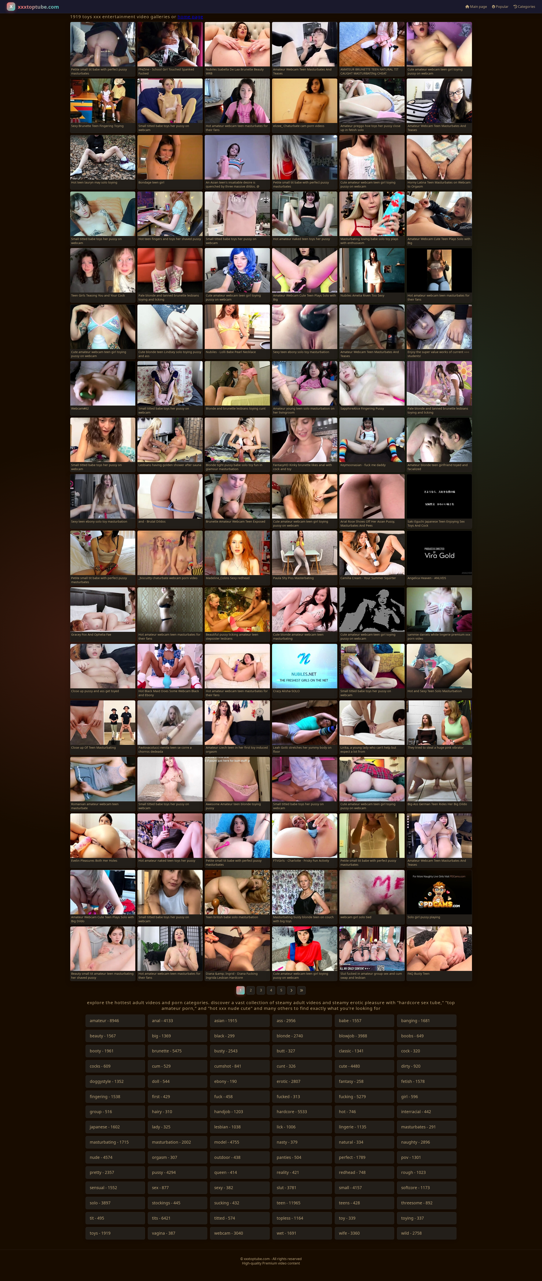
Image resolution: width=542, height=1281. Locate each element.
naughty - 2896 (415, 1142)
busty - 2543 (226, 1051)
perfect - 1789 (352, 1157)
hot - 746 (347, 1111)
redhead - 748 (352, 1172)
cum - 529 (161, 1066)
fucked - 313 (288, 1096)
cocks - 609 (100, 1066)
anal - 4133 (162, 1020)
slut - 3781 (286, 1187)
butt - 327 (286, 1051)
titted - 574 (224, 1218)
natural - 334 (351, 1142)
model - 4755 (226, 1142)
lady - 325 (161, 1127)
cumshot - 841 (227, 1066)
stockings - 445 (166, 1203)
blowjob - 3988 (353, 1036)
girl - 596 (409, 1096)
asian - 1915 (225, 1020)
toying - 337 (412, 1218)
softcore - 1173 (415, 1187)
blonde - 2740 (290, 1036)
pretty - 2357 (102, 1172)
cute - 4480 (349, 1066)
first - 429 (161, 1096)
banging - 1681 (415, 1020)
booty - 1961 (102, 1051)
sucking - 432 (226, 1203)
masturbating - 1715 (109, 1142)
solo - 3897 (100, 1203)
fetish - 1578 (413, 1081)
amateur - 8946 (104, 1020)
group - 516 (101, 1111)
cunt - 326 (286, 1066)
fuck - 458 (223, 1096)
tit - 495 (97, 1218)
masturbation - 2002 (171, 1142)
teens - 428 (349, 1203)
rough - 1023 (413, 1172)
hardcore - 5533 (292, 1111)
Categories (526, 6)
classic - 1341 (351, 1051)
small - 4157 (350, 1187)
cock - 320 (410, 1051)
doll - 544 (161, 1081)
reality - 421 (288, 1172)
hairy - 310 (162, 1111)
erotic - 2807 (288, 1081)
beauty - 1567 (103, 1036)
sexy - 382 (223, 1187)
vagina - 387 (163, 1233)
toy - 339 (347, 1218)
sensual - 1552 (103, 1187)
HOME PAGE (190, 16)
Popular (502, 6)
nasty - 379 (287, 1142)
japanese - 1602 (105, 1127)
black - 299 (224, 1036)
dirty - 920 (410, 1066)
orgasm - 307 (164, 1157)
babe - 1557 (350, 1020)
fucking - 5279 (352, 1096)
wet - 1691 (286, 1233)
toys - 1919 (100, 1233)
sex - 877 (160, 1187)
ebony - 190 (225, 1081)
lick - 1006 (286, 1127)
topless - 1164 (290, 1218)
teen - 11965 (288, 1203)
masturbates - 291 (418, 1127)
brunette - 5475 (167, 1051)
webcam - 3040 (228, 1233)
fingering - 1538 (105, 1096)
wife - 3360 (349, 1233)
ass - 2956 (286, 1020)
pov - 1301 (411, 1157)
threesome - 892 (417, 1203)
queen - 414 (225, 1172)
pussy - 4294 (164, 1172)
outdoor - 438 (227, 1157)
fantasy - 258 (351, 1081)
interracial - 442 (416, 1111)
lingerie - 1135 (352, 1127)
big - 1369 (161, 1036)
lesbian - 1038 (227, 1127)
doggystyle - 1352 (107, 1081)
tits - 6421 (161, 1218)
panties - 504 (289, 1157)
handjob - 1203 (228, 1111)
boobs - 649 (412, 1036)
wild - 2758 (411, 1233)
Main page (478, 6)
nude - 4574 (101, 1157)
